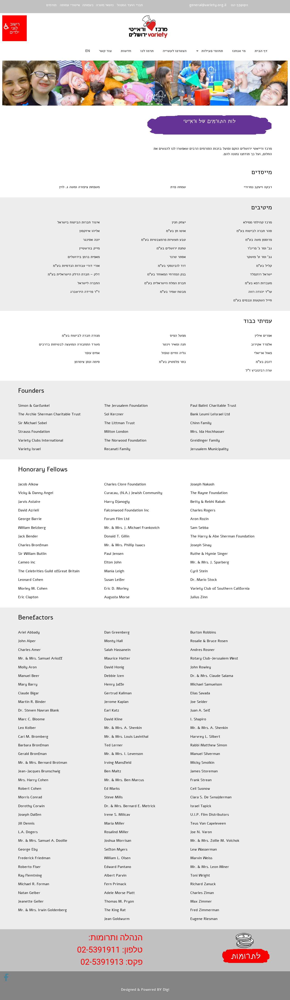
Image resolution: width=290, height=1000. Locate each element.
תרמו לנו (147, 50)
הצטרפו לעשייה (174, 50)
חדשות (126, 50)
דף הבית (261, 50)
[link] (6, 977)
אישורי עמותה (70, 4)
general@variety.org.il (207, 4)
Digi (166, 989)
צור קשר (105, 50)
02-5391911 (98, 950)
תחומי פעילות (212, 50)
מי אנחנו (239, 50)
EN (87, 50)
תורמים (51, 4)
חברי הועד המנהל (130, 4)
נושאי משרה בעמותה (98, 4)
